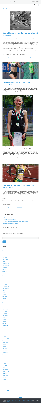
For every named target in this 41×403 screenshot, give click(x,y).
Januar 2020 (4, 354)
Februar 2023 (5, 309)
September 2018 (5, 373)
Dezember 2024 (5, 286)
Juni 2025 (4, 275)
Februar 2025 (5, 282)
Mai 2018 (4, 381)
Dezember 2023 (5, 304)
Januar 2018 (4, 388)
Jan (8, 57)
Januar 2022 (4, 327)
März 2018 (4, 385)
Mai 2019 (4, 363)
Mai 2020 (4, 346)
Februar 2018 (5, 386)
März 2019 (4, 367)
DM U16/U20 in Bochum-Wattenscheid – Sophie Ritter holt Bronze (15, 221)
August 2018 (5, 375)
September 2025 (5, 269)
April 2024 (4, 296)
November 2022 (5, 315)
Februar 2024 (5, 300)
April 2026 (4, 255)
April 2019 (4, 365)
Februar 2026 (5, 259)
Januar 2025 (4, 284)
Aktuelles (8, 1)
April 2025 (4, 279)
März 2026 (4, 257)
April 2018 (4, 383)
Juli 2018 (4, 377)
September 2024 (5, 290)
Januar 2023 (4, 311)
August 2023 (5, 305)
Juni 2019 (4, 361)
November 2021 (5, 331)
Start (3, 8)
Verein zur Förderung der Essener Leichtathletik (16, 400)
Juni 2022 (4, 319)
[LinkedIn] (36, 1)
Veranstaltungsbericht (30, 159)
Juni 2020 (4, 344)
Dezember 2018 (5, 371)
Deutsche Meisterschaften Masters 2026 (10, 219)
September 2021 (5, 332)
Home (3, 1)
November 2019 (5, 358)
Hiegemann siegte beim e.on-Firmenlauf (10, 223)
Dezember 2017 (5, 390)
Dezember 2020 (5, 338)
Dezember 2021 (5, 329)
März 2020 (4, 350)
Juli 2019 (4, 360)
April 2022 (4, 323)
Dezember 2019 (5, 356)
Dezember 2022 (5, 313)
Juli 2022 (4, 317)
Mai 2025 (4, 277)
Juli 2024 (4, 292)
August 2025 (5, 271)
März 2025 (4, 280)
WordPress (8, 401)
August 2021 (5, 334)
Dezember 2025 (5, 263)
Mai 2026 (4, 253)
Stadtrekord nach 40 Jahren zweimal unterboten (18, 186)
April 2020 (4, 348)
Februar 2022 (5, 325)
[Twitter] (34, 1)
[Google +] (37, 1)
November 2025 (5, 265)
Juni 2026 (4, 252)
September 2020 (5, 340)
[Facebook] (33, 1)
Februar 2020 (5, 352)
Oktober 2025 (5, 267)
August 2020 (5, 342)
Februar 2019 (5, 369)
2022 (6, 8)
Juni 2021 (4, 336)
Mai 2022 (4, 321)
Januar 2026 (4, 261)
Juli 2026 (4, 250)
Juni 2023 (4, 307)
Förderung (13, 1)
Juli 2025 (4, 273)
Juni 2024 (4, 294)
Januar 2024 (4, 302)
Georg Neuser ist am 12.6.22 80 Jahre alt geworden (20, 34)
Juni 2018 (4, 379)
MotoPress (30, 400)
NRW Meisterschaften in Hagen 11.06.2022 (16, 83)
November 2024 (5, 288)
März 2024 (4, 298)
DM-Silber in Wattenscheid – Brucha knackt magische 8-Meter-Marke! (16, 217)
